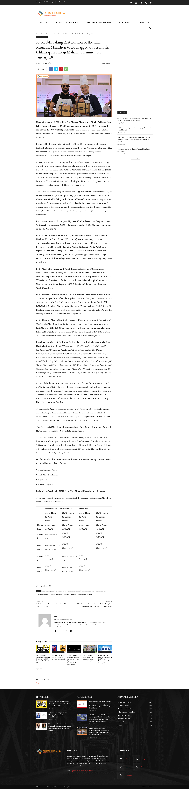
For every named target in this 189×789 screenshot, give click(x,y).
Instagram (144, 759)
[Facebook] (131, 3)
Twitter (143, 767)
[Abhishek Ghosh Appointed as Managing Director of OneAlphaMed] (41, 715)
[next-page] (41, 669)
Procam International (42, 594)
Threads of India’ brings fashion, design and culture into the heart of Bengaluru (89, 658)
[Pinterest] (61, 69)
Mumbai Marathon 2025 (88, 591)
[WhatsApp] (151, 3)
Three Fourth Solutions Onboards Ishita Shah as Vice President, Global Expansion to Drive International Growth (134, 139)
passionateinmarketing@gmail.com (82, 771)
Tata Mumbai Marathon (70, 594)
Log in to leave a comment (44, 683)
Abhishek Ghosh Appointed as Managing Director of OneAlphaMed (57, 715)
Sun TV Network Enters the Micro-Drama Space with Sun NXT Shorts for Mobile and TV (43, 659)
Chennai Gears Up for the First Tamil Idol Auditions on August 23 (58, 657)
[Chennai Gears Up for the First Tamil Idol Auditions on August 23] (59, 649)
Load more (134, 158)
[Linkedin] (141, 3)
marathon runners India (74, 591)
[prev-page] (37, 669)
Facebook (128, 759)
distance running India (48, 591)
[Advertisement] (105, 13)
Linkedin (128, 767)
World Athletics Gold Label (85, 594)
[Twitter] (146, 3)
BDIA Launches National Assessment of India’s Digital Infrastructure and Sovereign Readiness (105, 659)
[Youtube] (71, 630)
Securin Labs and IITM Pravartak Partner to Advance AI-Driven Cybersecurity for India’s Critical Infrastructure (74, 659)
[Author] (49, 63)
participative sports (101, 591)
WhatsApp (129, 775)
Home (37, 34)
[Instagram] (136, 3)
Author (46, 63)
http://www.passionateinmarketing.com (63, 619)
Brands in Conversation (46, 34)
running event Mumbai (56, 594)
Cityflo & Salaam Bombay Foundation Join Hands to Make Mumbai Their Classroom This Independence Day (99, 731)
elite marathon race (61, 591)
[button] (150, 27)
